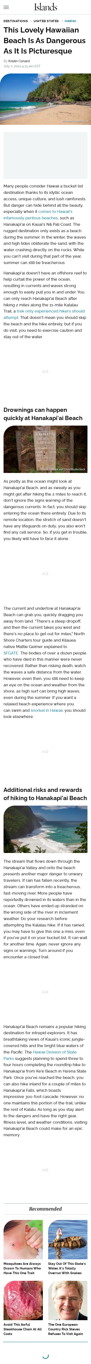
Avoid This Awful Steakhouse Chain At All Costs (23, 1329)
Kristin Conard (19, 61)
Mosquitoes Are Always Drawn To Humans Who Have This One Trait (22, 1268)
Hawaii (70, 21)
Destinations (16, 21)
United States (46, 21)
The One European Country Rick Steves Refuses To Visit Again (65, 1329)
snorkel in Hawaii (47, 710)
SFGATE (11, 653)
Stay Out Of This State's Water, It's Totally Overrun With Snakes (67, 1268)
